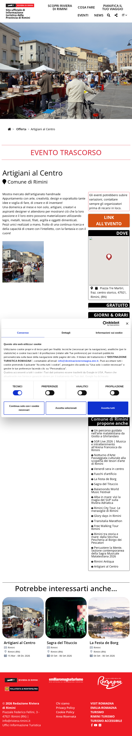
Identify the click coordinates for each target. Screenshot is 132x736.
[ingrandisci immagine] (23, 261)
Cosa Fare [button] (86, 7)
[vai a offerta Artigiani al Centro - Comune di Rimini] (23, 617)
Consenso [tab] (23, 332)
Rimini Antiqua (103, 561)
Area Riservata (66, 716)
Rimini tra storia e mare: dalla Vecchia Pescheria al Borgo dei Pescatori (106, 538)
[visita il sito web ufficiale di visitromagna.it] (110, 683)
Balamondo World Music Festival (105, 490)
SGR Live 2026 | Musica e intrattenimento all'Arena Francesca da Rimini (108, 445)
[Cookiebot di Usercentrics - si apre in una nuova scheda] (105, 323)
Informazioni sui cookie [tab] (109, 332)
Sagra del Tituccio (105, 483)
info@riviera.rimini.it (16, 721)
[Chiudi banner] (127, 323)
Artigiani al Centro (105, 566)
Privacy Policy (65, 708)
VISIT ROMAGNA (102, 703)
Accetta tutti (108, 408)
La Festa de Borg (104, 478)
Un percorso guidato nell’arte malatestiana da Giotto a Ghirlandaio (108, 433)
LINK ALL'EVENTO (109, 220)
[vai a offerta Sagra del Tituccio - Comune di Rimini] (66, 617)
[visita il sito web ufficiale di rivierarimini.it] (22, 678)
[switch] (49, 392)
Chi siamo (63, 703)
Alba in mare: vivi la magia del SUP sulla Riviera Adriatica (106, 499)
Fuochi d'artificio (105, 473)
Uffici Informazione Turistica (21, 725)
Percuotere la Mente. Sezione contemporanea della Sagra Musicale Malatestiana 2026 (107, 552)
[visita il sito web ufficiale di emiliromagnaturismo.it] (65, 680)
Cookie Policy (65, 712)
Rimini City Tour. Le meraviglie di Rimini (105, 509)
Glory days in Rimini (107, 515)
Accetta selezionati (66, 408)
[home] (9, 129)
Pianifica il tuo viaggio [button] (112, 7)
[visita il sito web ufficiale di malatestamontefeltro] (22, 690)
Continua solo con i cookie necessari (24, 408)
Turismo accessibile (106, 721)
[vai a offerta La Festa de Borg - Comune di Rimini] (109, 617)
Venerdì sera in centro (108, 468)
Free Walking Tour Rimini (104, 527)
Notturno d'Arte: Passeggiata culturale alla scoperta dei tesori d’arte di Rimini (108, 459)
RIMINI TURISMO (102, 716)
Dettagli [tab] (66, 332)
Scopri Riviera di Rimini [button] (60, 7)
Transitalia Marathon (107, 520)
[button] (108, 16)
